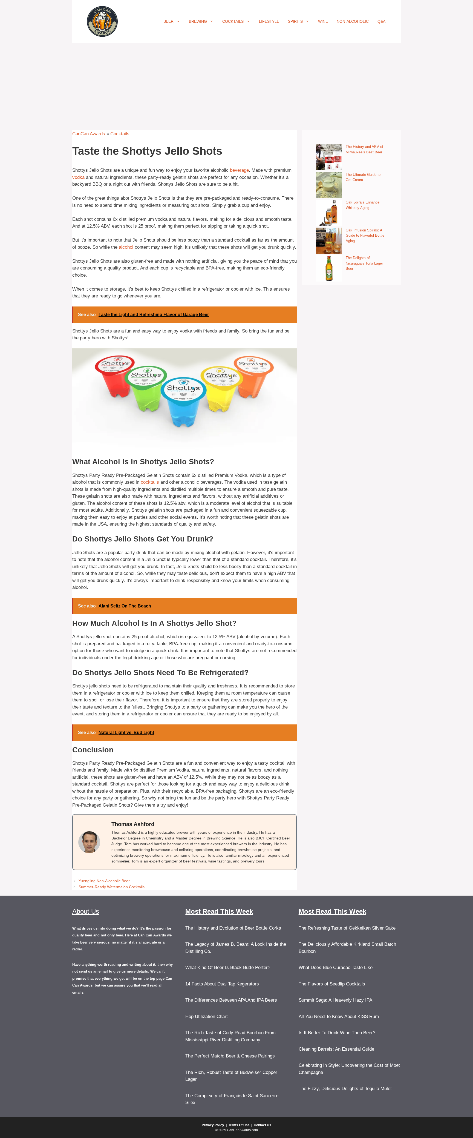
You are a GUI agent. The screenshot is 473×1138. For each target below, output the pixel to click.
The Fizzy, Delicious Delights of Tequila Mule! (345, 1088)
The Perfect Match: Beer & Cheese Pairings (230, 1056)
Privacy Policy (213, 1125)
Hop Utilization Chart (206, 1016)
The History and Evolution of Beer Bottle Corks (233, 928)
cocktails (150, 482)
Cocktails (233, 21)
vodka (78, 177)
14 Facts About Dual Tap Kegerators (222, 984)
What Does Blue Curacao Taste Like (336, 967)
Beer (168, 21)
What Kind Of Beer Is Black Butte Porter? (227, 967)
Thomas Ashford (132, 824)
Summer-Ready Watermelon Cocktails (112, 887)
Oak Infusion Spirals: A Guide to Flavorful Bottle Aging (365, 235)
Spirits (295, 21)
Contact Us (262, 1125)
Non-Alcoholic (353, 21)
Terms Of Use (239, 1125)
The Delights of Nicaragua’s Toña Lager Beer (364, 263)
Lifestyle (269, 21)
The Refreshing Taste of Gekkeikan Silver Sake (347, 928)
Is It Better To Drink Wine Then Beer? (337, 1032)
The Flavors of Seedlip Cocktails (332, 984)
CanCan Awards (88, 133)
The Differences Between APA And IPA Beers (231, 1000)
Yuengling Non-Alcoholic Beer (104, 881)
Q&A (381, 21)
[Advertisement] (236, 83)
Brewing (198, 21)
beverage (239, 170)
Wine (323, 21)
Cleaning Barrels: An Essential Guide (336, 1049)
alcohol (126, 247)
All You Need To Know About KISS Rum (339, 1016)
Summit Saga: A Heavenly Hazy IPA (335, 1000)
